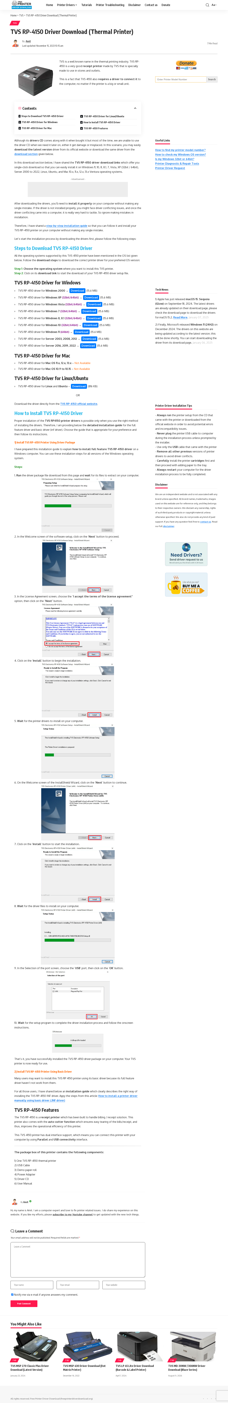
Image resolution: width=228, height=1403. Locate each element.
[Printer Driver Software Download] (26, 5)
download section (26, 154)
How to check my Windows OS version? (180, 154)
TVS (15, 23)
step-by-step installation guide (66, 225)
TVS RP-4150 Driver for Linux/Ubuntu (104, 116)
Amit (28, 41)
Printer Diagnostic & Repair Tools (177, 163)
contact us (205, 521)
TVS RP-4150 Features (96, 128)
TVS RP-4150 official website (78, 403)
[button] (207, 5)
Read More (180, 317)
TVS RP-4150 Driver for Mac (37, 128)
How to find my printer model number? (180, 150)
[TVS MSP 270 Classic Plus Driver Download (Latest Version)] (35, 1346)
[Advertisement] (78, 189)
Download (77, 290)
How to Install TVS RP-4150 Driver (101, 122)
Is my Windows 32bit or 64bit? (174, 159)
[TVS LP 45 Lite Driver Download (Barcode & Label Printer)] (140, 1346)
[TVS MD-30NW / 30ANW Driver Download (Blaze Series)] (192, 1346)
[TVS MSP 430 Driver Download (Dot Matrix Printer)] (87, 1346)
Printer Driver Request (170, 168)
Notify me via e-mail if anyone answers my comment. (46, 1294)
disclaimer (168, 526)
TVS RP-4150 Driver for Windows (40, 122)
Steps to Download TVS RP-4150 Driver (42, 116)
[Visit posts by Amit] (16, 43)
